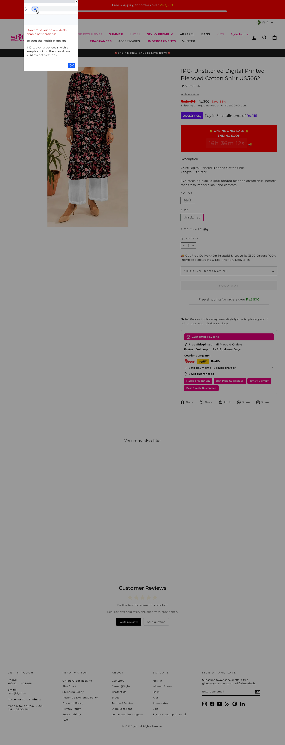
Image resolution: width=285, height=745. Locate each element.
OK (71, 65)
